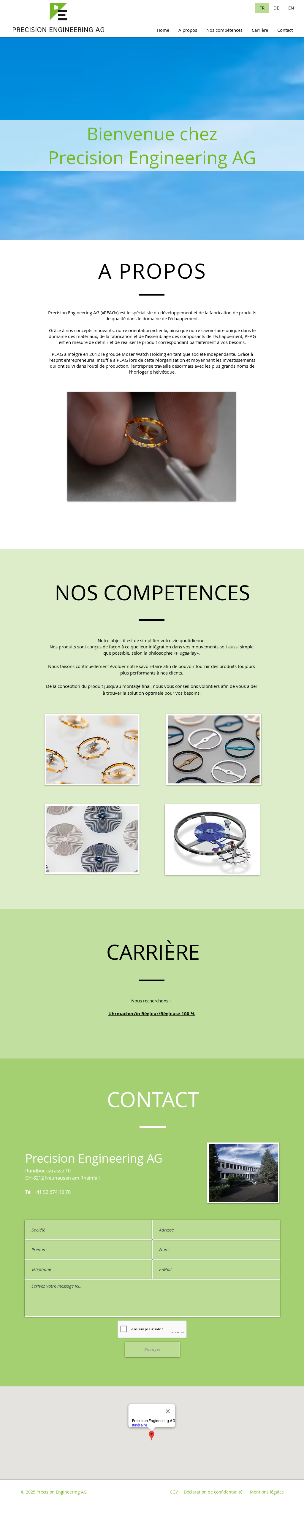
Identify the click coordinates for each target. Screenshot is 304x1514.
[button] (151, 446)
